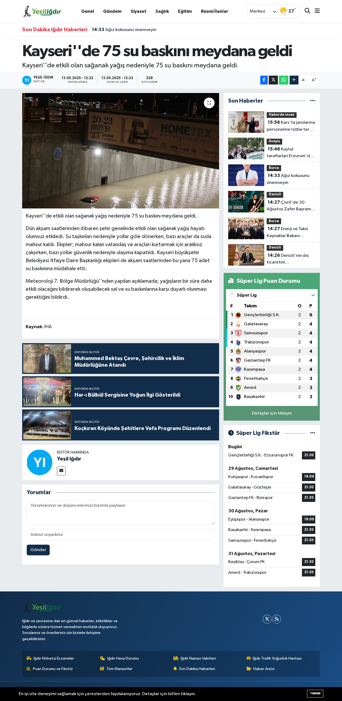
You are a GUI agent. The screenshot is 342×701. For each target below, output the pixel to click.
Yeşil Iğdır (69, 459)
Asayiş (274, 141)
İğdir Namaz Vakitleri (198, 658)
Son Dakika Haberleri (197, 669)
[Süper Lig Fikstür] (312, 433)
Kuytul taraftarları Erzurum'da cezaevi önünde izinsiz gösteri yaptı (289, 153)
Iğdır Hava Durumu (123, 658)
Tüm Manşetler (119, 669)
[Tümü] (312, 101)
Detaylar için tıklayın (272, 413)
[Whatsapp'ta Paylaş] (283, 80)
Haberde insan (281, 115)
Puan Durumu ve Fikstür (53, 669)
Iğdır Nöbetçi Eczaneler (53, 658)
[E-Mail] (61, 471)
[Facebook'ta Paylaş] (264, 80)
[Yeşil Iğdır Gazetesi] (42, 11)
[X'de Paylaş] (273, 80)
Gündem (112, 11)
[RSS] (276, 619)
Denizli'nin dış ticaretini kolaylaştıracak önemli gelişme (289, 259)
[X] (267, 619)
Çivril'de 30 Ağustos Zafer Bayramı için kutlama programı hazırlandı (289, 206)
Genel (87, 11)
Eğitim (185, 11)
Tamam (315, 693)
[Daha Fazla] (294, 80)
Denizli (275, 194)
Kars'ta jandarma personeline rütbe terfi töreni (291, 126)
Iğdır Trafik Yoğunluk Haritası (277, 658)
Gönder (38, 550)
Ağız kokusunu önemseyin (124, 29)
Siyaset (138, 11)
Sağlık (162, 11)
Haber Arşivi (263, 669)
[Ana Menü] (315, 11)
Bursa (274, 168)
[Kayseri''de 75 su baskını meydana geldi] (120, 150)
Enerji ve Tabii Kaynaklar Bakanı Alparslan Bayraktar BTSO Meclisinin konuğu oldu (291, 232)
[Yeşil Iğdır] (39, 462)
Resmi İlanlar (214, 11)
